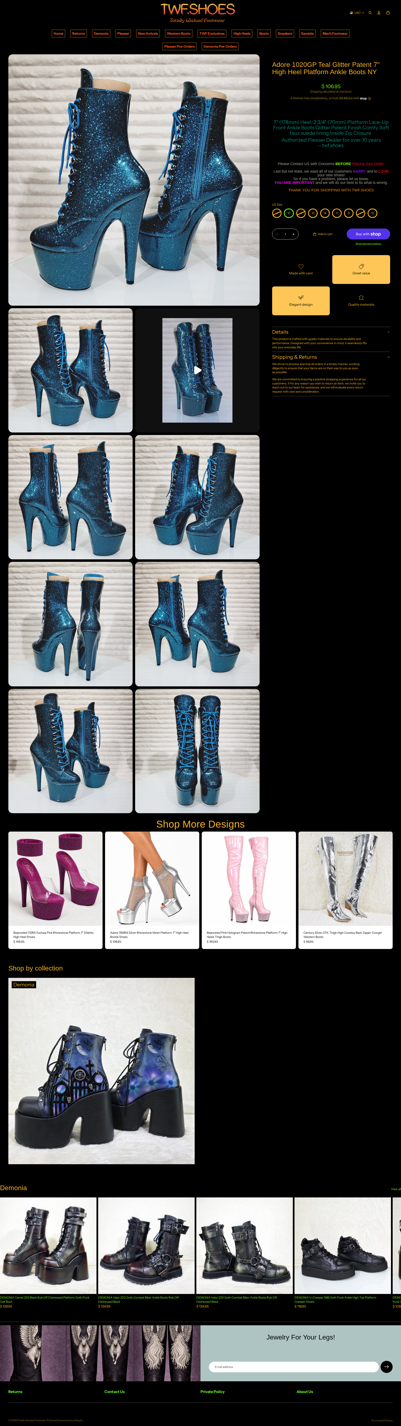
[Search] (370, 12)
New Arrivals (148, 33)
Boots (264, 33)
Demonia (101, 33)
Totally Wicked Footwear (31, 1420)
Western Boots (178, 33)
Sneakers (285, 33)
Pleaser (123, 33)
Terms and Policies (382, 1420)
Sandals (307, 33)
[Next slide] (96, 878)
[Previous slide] (14, 878)
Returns (78, 33)
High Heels (241, 33)
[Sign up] (387, 1367)
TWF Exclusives (212, 33)
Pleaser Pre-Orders (179, 46)
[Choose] (96, 919)
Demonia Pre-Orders (220, 46)
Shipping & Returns (294, 357)
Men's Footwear (335, 33)
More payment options (368, 243)
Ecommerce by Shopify (70, 1420)
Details (280, 332)
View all (396, 1189)
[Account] (378, 12)
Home (58, 33)
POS (49, 1420)
